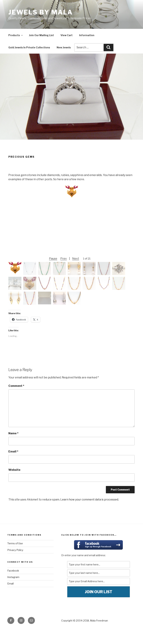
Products (14, 35)
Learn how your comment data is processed (89, 499)
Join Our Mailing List (41, 35)
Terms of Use (15, 543)
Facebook (13, 570)
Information (86, 35)
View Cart (67, 35)
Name (13, 433)
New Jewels (64, 47)
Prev (63, 258)
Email (13, 451)
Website (14, 469)
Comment (16, 385)
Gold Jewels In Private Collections (29, 47)
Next (75, 258)
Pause (53, 258)
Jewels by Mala (40, 12)
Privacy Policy (15, 549)
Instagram (13, 577)
